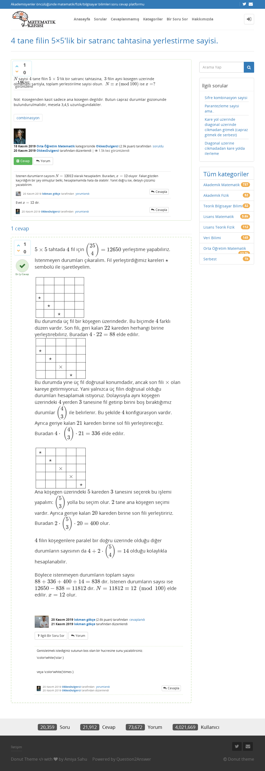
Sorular (100, 19)
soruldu (158, 146)
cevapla (161, 192)
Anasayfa (82, 19)
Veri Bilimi (212, 237)
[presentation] (16, 78)
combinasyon (28, 117)
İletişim (16, 747)
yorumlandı (83, 193)
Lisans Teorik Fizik (218, 227)
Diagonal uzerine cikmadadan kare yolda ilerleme (225, 148)
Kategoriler (153, 19)
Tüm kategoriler (226, 174)
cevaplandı (137, 619)
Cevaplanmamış (125, 19)
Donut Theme (24, 759)
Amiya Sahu (75, 759)
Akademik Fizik (216, 195)
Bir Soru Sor (177, 19)
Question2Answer (133, 759)
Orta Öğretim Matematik (55, 146)
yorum (45, 161)
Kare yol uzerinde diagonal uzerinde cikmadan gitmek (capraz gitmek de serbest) (226, 127)
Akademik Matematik (221, 184)
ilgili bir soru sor (52, 635)
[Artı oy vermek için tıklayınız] (17, 66)
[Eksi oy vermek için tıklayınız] (17, 71)
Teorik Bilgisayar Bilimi (223, 205)
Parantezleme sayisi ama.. (222, 108)
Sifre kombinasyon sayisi (226, 97)
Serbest (210, 258)
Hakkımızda (202, 19)
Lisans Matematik (218, 216)
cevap (25, 161)
